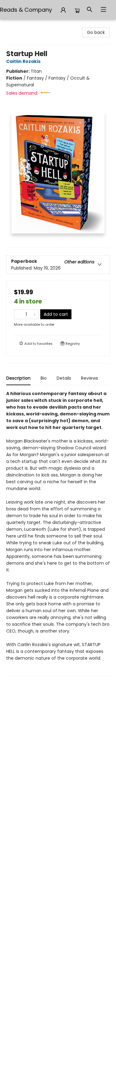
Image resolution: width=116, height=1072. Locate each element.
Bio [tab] (44, 378)
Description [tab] (18, 378)
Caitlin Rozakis (23, 61)
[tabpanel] (58, 533)
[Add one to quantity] (34, 314)
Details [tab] (64, 378)
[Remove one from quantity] (18, 314)
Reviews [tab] (89, 378)
